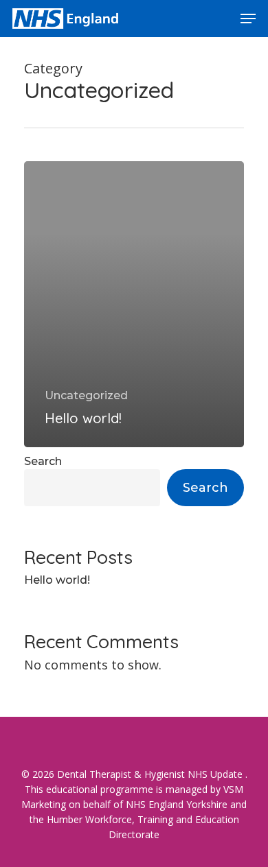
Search (43, 461)
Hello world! (57, 579)
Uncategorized (86, 395)
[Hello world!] (134, 304)
